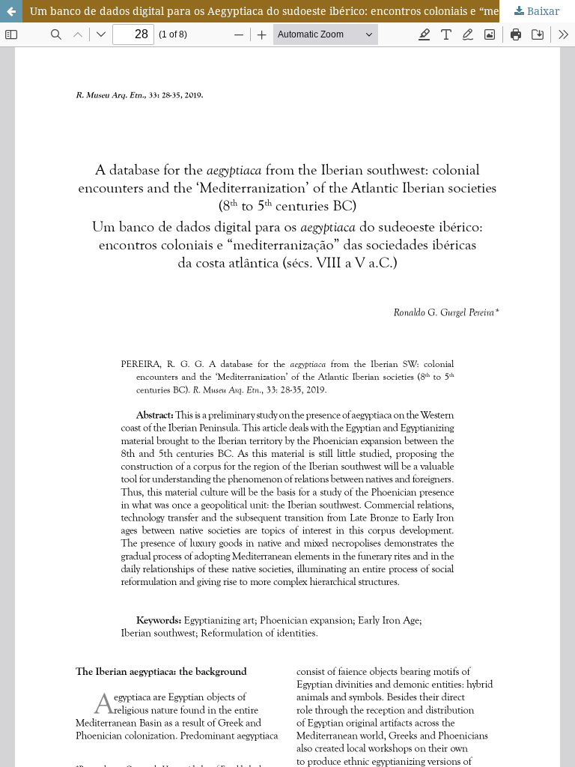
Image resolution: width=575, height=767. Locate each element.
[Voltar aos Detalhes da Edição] (11, 11)
